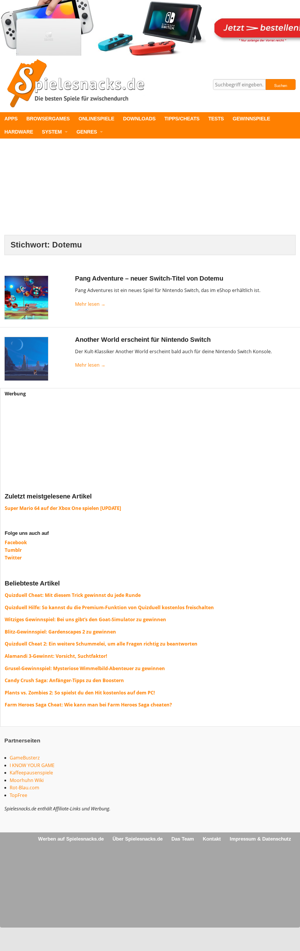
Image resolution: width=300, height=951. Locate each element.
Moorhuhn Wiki (27, 780)
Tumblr (13, 550)
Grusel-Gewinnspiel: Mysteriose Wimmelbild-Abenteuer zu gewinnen (85, 668)
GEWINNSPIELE (251, 119)
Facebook (16, 542)
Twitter (13, 557)
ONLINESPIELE (96, 119)
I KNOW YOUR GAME (32, 765)
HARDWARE (18, 132)
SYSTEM (52, 132)
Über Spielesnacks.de (137, 839)
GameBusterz (25, 757)
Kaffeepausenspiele (31, 772)
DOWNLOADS (139, 119)
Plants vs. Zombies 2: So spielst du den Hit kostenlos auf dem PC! (80, 692)
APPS (11, 119)
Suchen (280, 85)
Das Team (182, 839)
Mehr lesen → (90, 304)
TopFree (18, 795)
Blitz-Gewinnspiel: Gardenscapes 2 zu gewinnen (60, 632)
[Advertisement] (150, 192)
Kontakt (212, 839)
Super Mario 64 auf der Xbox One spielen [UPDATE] (63, 508)
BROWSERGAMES (48, 119)
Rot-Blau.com (24, 787)
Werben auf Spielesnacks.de (71, 839)
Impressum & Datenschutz (260, 839)
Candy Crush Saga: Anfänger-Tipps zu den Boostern (64, 680)
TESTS (216, 119)
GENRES (86, 132)
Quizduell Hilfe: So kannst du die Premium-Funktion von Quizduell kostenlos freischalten (109, 607)
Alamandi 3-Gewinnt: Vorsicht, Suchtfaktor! (56, 656)
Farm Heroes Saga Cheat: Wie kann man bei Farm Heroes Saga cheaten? (88, 704)
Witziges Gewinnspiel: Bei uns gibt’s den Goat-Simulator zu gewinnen (85, 619)
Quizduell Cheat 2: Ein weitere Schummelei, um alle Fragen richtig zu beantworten (101, 644)
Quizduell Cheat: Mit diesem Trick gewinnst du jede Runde (73, 595)
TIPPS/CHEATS (182, 119)
